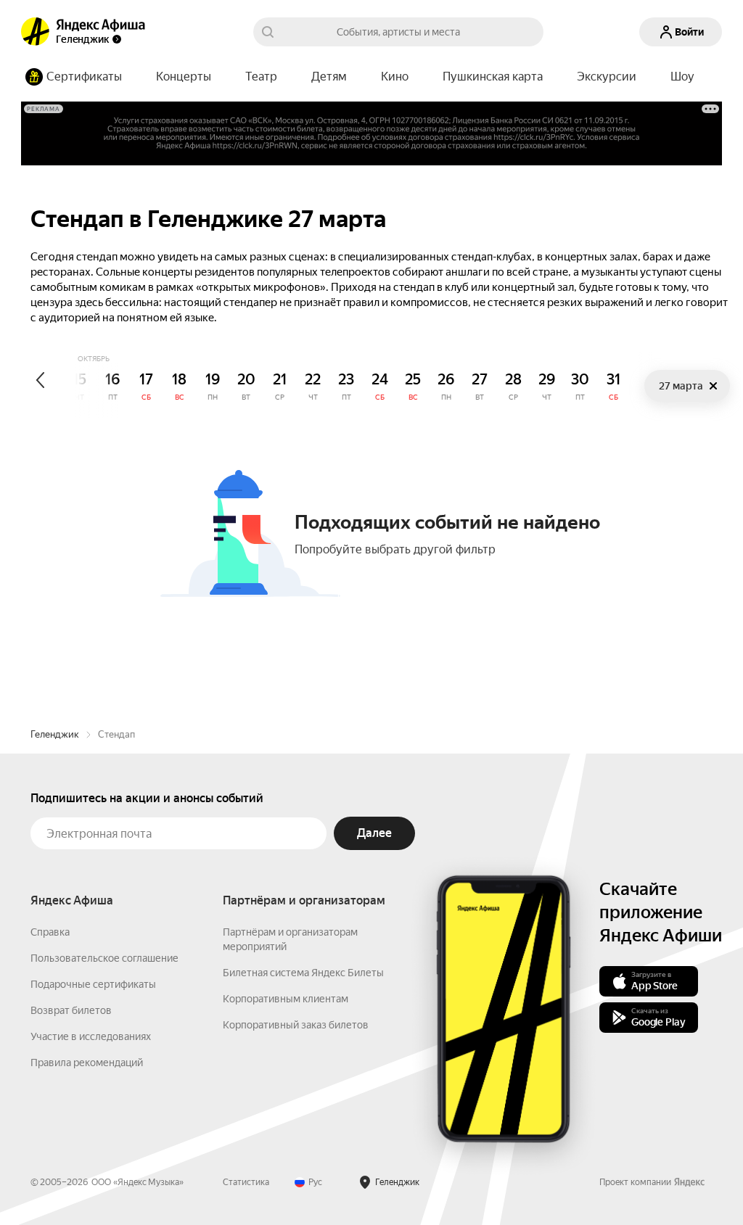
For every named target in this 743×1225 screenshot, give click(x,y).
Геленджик (54, 734)
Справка (50, 932)
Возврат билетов (71, 1010)
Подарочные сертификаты (93, 984)
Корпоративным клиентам (285, 999)
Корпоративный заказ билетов (296, 1025)
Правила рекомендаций (86, 1062)
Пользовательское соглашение (104, 958)
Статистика (246, 1182)
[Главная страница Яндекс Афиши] (35, 31)
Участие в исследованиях (90, 1036)
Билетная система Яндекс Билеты (303, 972)
